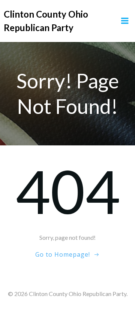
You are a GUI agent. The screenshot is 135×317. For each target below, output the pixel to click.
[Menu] (124, 21)
